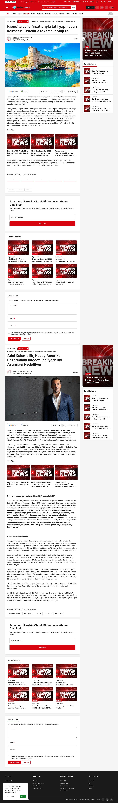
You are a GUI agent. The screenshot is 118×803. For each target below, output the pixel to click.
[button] (102, 7)
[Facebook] (102, 799)
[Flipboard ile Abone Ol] (24, 91)
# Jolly (11, 190)
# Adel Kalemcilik (14, 613)
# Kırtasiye (58, 613)
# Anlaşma (27, 613)
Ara (73, 7)
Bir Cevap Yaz (13, 296)
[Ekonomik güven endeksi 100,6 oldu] (66, 274)
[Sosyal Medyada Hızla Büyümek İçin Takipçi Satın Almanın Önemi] (98, 366)
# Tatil (28, 190)
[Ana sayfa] (7, 13)
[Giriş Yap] (106, 7)
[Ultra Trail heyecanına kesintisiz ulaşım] (98, 71)
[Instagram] (111, 799)
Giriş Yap (26, 338)
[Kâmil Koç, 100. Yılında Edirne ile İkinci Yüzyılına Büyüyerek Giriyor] (18, 145)
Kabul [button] (22, 796)
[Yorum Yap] (55, 91)
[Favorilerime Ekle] (51, 91)
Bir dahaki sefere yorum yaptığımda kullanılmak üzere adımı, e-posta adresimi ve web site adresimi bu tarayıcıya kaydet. (42, 334)
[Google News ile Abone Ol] (13, 91)
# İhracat (38, 613)
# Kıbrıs (19, 190)
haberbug (16, 37)
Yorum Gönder (14, 338)
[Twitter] (107, 799)
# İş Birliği (48, 613)
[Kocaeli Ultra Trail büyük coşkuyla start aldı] (98, 89)
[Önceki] (17, 2)
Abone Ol (90, 7)
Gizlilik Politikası (9, 796)
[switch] (110, 13)
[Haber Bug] (21, 7)
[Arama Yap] (97, 7)
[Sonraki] (20, 2)
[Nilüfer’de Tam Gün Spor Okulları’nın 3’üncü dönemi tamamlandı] (98, 108)
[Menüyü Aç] (7, 7)
